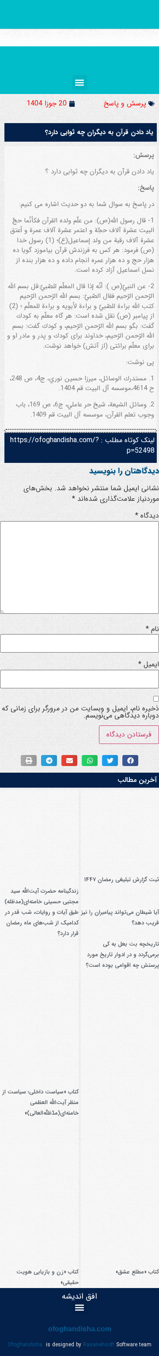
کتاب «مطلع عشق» (137, 1272)
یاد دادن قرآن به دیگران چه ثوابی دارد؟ (99, 132)
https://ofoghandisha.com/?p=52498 (82, 445)
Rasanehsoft (98, 1345)
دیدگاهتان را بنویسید (124, 471)
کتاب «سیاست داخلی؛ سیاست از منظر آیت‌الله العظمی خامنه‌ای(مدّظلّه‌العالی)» (40, 1102)
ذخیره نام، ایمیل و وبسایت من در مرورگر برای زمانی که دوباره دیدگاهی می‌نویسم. (80, 712)
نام (152, 629)
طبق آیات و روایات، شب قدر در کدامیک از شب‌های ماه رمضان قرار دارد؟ (42, 923)
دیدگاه (147, 515)
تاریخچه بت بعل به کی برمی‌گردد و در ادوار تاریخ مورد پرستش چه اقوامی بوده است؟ (122, 954)
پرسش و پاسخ (125, 103)
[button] (79, 82)
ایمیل (148, 664)
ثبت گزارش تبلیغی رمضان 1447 (121, 879)
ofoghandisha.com (79, 1329)
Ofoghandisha (25, 1345)
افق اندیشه (79, 1296)
